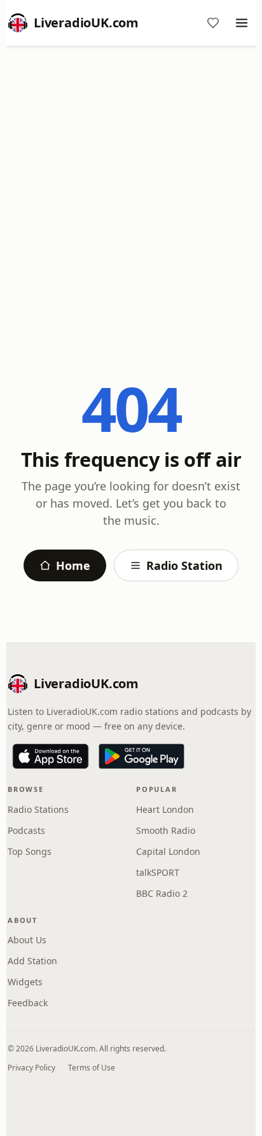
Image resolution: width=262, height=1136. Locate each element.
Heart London (165, 809)
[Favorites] (213, 23)
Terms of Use (91, 1067)
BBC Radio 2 (162, 893)
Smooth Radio (165, 830)
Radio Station (184, 565)
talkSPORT (157, 872)
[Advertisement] (131, 193)
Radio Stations (38, 809)
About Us (27, 940)
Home (73, 565)
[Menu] (241, 23)
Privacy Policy (31, 1067)
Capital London (168, 851)
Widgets (25, 982)
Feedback (28, 1003)
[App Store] (50, 756)
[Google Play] (141, 756)
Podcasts (26, 830)
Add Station (32, 961)
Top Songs (30, 851)
